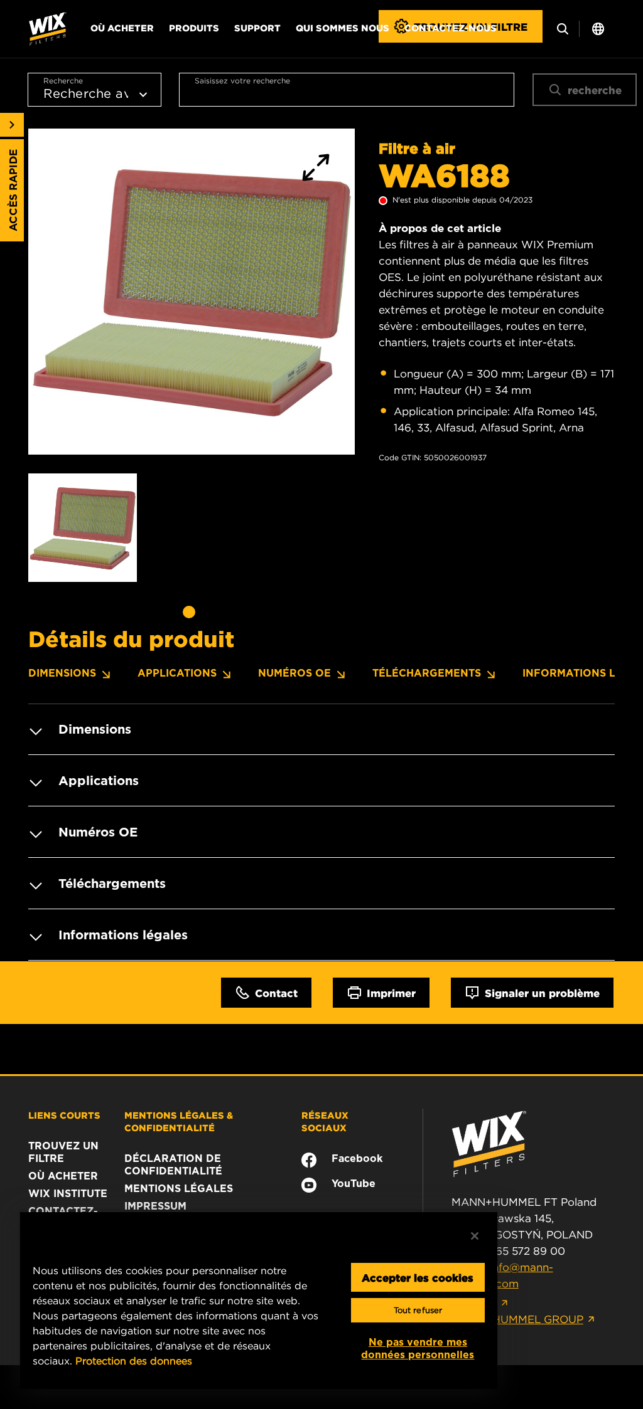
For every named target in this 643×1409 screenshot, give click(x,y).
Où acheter (122, 27)
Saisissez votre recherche (242, 80)
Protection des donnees (133, 1360)
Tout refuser (418, 1310)
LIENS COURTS (64, 1115)
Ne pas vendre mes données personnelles (417, 1348)
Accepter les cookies (417, 1277)
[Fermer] (475, 1236)
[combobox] (347, 89)
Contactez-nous (450, 27)
